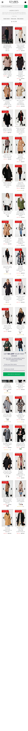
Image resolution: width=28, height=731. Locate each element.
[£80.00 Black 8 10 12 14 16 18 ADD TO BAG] (7, 35)
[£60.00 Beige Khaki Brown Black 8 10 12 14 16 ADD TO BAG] (20, 489)
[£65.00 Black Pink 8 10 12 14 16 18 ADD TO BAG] (7, 256)
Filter (15, 21)
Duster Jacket (7, 18)
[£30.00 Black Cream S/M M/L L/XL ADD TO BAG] (20, 316)
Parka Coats (13, 18)
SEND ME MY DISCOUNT (14, 374)
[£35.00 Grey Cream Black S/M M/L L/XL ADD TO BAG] (7, 461)
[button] (3, 35)
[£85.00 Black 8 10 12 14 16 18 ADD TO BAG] (7, 286)
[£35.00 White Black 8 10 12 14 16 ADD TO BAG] (7, 202)
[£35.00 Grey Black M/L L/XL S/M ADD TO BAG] (7, 404)
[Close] (25, 353)
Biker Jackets (20, 18)
